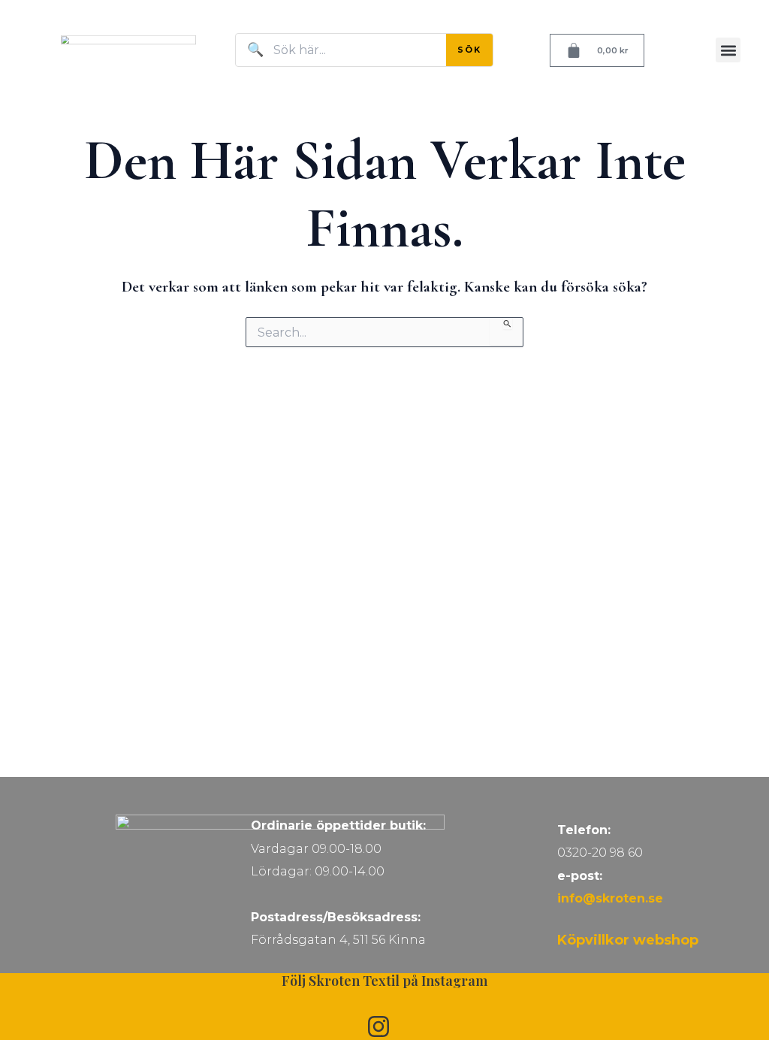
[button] (728, 50)
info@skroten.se (610, 898)
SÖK (469, 49)
